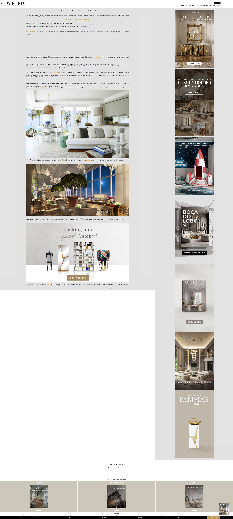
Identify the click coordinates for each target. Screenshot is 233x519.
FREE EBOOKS (217, 5)
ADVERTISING (141, 517)
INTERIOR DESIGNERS (189, 5)
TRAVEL (207, 5)
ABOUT (68, 517)
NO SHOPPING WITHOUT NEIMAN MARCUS (38, 78)
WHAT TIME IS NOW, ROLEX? (35, 220)
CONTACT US (104, 517)
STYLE (199, 5)
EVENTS (195, 5)
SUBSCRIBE (217, 2)
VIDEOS (177, 517)
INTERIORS (183, 5)
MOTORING (203, 5)
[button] (231, 496)
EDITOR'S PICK (212, 5)
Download (38, 509)
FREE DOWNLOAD (213, 517)
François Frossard (122, 22)
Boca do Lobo (63, 160)
